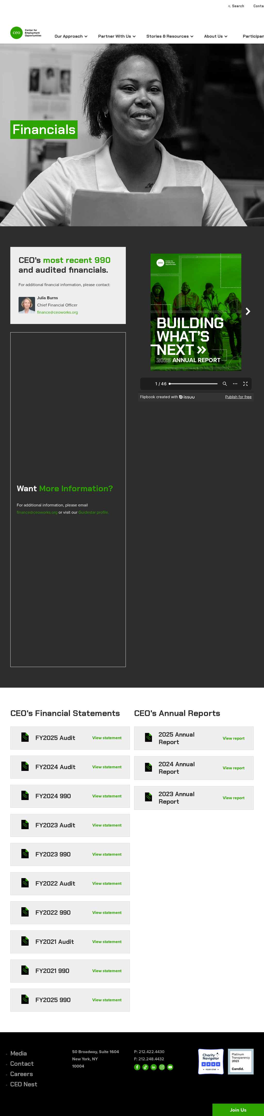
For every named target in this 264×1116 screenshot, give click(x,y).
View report (233, 738)
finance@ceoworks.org (57, 312)
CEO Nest (23, 1084)
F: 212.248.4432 (149, 1059)
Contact (22, 1064)
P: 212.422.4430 (149, 1052)
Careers (21, 1074)
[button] (71, 36)
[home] (25, 35)
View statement (106, 738)
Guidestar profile (93, 512)
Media (18, 1053)
